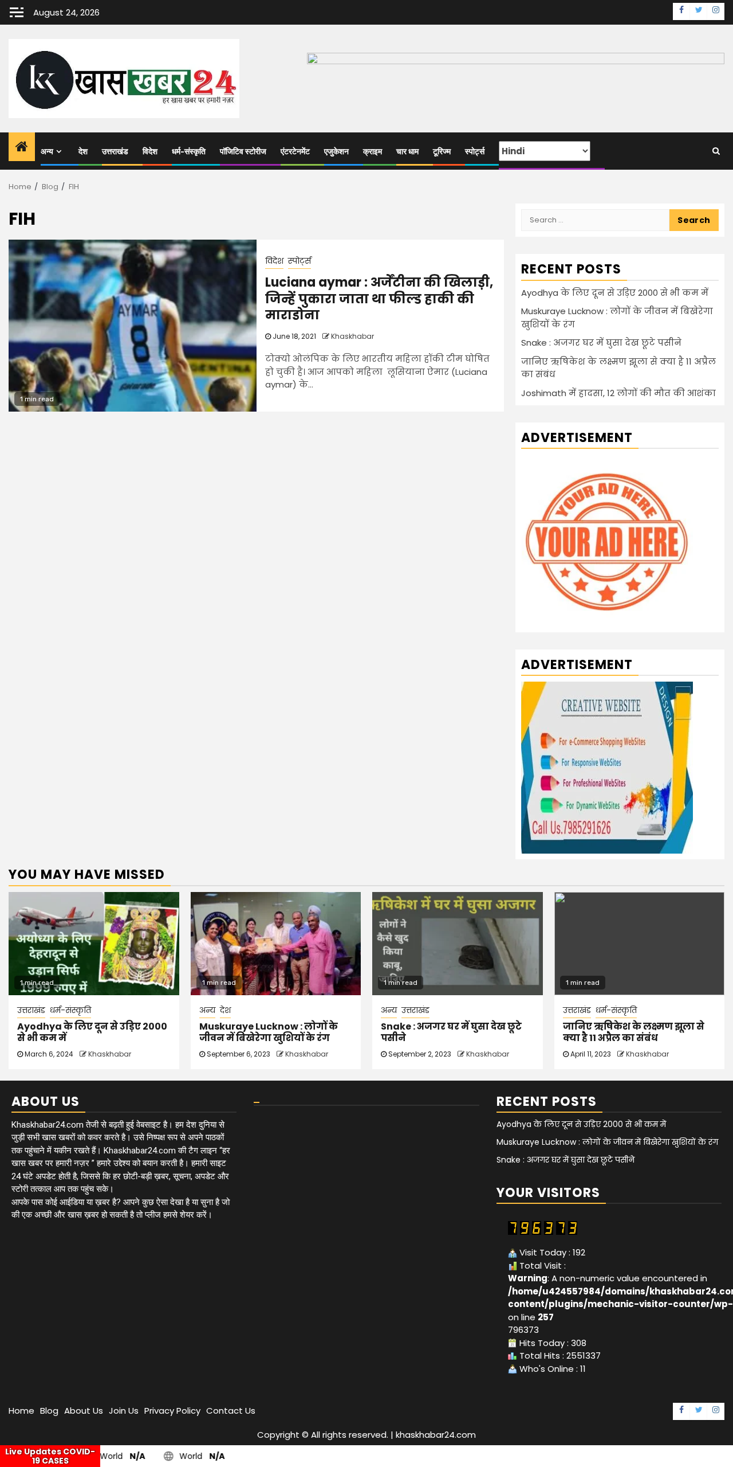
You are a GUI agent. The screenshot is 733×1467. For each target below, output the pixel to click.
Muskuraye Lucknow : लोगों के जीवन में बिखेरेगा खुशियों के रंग (268, 1032)
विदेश (150, 152)
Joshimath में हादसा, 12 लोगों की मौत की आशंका (618, 393)
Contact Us (230, 1411)
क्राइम (372, 152)
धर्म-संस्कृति (189, 152)
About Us (83, 1411)
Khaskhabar (352, 336)
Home (21, 1411)
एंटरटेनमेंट (295, 152)
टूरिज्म (442, 152)
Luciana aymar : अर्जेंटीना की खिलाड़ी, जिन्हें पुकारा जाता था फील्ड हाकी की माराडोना (379, 298)
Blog (49, 1411)
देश (83, 152)
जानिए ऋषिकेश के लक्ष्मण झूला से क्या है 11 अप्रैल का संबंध (633, 1032)
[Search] (716, 151)
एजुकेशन (336, 152)
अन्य (47, 152)
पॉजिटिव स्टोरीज (243, 152)
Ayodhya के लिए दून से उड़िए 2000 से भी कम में (614, 293)
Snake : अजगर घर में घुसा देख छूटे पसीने (601, 343)
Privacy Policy (172, 1411)
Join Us (124, 1411)
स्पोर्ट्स (474, 152)
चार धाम (407, 152)
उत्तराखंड (115, 152)
